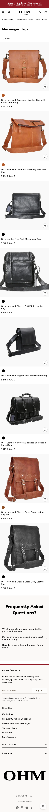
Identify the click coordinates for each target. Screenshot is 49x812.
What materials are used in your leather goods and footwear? (22, 630)
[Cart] (46, 12)
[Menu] (3, 12)
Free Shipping (9, 737)
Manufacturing (8, 19)
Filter (7, 38)
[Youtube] (27, 807)
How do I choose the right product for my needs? (22, 646)
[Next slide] (46, 4)
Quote (37, 19)
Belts (44, 19)
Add (47, 87)
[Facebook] (17, 807)
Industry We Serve (25, 19)
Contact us (7, 714)
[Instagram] (22, 807)
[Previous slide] (3, 4)
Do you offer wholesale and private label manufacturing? (22, 638)
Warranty (7, 732)
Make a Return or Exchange (16, 723)
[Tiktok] (31, 807)
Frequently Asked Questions (16, 718)
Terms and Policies (24, 801)
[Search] (9, 12)
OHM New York (27, 796)
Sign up (39, 690)
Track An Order (10, 728)
